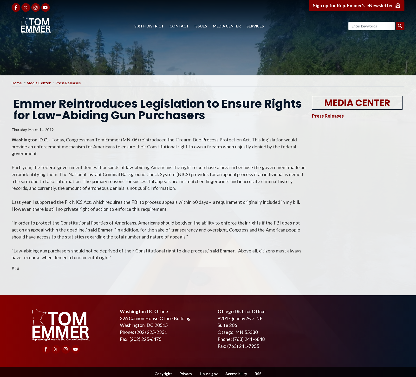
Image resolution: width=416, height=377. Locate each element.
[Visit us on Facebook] (16, 7)
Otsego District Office (242, 311)
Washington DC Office (144, 311)
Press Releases (68, 83)
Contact (179, 26)
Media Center (227, 26)
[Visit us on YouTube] (45, 7)
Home (17, 83)
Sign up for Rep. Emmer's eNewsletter (353, 5)
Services (255, 26)
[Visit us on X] (25, 7)
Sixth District (149, 26)
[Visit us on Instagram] (35, 7)
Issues (201, 26)
